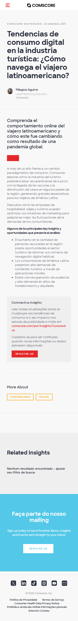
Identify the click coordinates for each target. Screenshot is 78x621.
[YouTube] (54, 584)
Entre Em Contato (39, 610)
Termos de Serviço (53, 599)
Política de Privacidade (23, 599)
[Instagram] (44, 584)
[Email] (64, 584)
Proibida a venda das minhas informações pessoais (37, 607)
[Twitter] (13, 584)
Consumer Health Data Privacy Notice (36, 603)
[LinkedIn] (23, 584)
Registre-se (25, 353)
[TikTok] (34, 584)
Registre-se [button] (38, 548)
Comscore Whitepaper (24, 24)
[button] (8, 5)
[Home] (41, 5)
